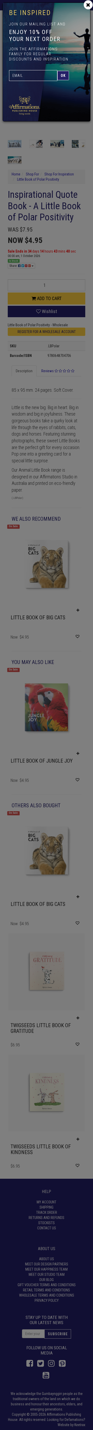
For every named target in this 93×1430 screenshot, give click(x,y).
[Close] (88, 4)
